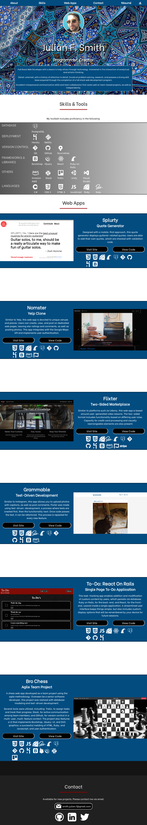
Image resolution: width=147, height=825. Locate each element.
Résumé (126, 3)
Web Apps (70, 3)
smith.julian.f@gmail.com (76, 806)
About (14, 3)
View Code (128, 249)
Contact (98, 3)
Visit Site (92, 249)
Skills (42, 3)
